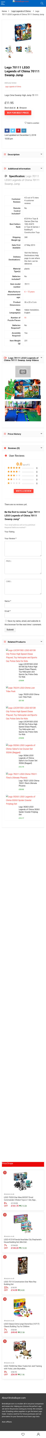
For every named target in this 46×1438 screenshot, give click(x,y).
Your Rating (9, 532)
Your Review (10, 538)
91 (25, 318)
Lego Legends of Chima (21, 11)
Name (8, 601)
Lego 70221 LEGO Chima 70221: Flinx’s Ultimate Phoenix (29, 783)
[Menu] (3, 3)
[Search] (42, 3)
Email (8, 611)
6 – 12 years (29, 292)
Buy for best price (18, 112)
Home (4, 11)
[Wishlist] (23, 1434)
